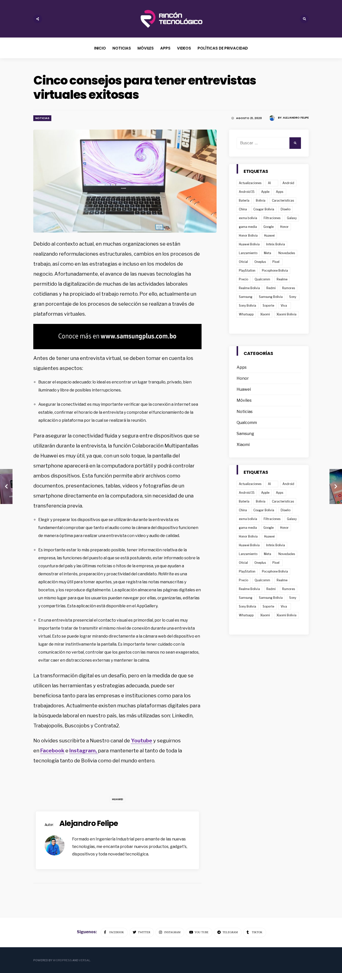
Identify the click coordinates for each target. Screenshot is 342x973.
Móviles (145, 48)
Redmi (271, 288)
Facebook (52, 751)
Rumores (288, 288)
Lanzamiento (248, 253)
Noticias (121, 48)
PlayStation (247, 270)
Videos (184, 48)
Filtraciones (272, 218)
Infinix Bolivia (275, 244)
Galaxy (292, 218)
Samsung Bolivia (271, 297)
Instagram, (83, 751)
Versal (84, 960)
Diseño (285, 209)
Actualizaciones (250, 183)
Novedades (286, 253)
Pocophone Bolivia (275, 270)
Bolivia (260, 200)
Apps (165, 48)
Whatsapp (246, 314)
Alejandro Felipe (296, 118)
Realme (282, 279)
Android (288, 183)
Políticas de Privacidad (223, 48)
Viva (284, 305)
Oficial (243, 262)
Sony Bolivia (247, 305)
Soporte (268, 305)
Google (268, 227)
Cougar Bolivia (263, 209)
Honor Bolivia (248, 235)
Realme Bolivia (249, 288)
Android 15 (247, 192)
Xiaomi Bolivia (286, 314)
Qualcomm (262, 279)
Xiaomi (265, 314)
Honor (284, 227)
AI (269, 183)
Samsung (245, 297)
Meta (267, 253)
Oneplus (260, 262)
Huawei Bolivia (249, 244)
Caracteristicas (283, 200)
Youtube (141, 741)
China (243, 209)
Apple (265, 192)
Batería (244, 200)
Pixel (275, 262)
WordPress (62, 960)
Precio (243, 279)
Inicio (100, 48)
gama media (248, 227)
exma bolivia (248, 218)
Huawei (117, 799)
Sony (292, 297)
